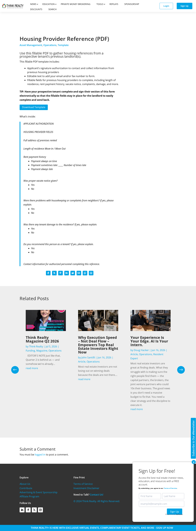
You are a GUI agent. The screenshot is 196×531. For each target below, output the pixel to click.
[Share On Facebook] (48, 273)
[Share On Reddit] (72, 273)
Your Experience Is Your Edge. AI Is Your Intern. (149, 341)
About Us (25, 484)
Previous (17, 369)
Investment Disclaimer (86, 488)
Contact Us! (96, 494)
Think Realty (36, 346)
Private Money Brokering (75, 4)
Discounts (36, 9)
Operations (50, 45)
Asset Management (31, 45)
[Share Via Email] (79, 273)
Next (178, 369)
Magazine (41, 350)
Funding (30, 350)
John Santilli (88, 357)
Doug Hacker (141, 350)
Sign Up (184, 5)
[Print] (91, 273)
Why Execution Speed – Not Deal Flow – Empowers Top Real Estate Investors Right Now (98, 345)
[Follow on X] (34, 509)
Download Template (33, 107)
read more (32, 368)
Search (52, 9)
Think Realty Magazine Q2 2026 (42, 339)
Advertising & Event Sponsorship (38, 492)
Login (166, 5)
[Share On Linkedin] (66, 273)
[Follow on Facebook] (28, 509)
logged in (40, 454)
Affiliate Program (29, 496)
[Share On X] (54, 273)
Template (63, 45)
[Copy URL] (85, 273)
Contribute (26, 488)
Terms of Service (83, 484)
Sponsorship (131, 4)
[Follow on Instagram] (40, 509)
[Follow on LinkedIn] (22, 509)
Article (81, 361)
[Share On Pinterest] (60, 273)
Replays (113, 4)
